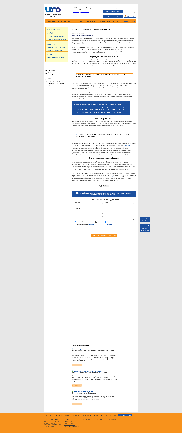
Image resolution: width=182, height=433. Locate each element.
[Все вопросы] (57, 93)
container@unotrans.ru (81, 12)
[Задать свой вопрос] (57, 89)
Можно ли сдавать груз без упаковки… (57, 74)
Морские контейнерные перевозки (56, 39)
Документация (92, 21)
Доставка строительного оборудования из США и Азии (93, 350)
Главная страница (77, 29)
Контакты (110, 21)
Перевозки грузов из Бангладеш (84, 393)
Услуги (70, 21)
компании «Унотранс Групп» (113, 177)
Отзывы (120, 21)
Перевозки (62, 21)
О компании (51, 21)
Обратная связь (86, 419)
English (133, 12)
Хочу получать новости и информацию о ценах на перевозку (120, 223)
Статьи (89, 29)
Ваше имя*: (78, 202)
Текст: (106, 202)
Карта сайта (99, 419)
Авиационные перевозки (54, 29)
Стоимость (80, 21)
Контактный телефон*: (80, 215)
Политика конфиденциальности (71, 426)
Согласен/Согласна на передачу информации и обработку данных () (88, 224)
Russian (133, 10)
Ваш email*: (78, 208)
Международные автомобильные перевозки (56, 32)
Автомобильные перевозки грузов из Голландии (90, 373)
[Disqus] (104, 272)
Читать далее (76, 365)
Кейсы (102, 21)
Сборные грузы (51, 44)
